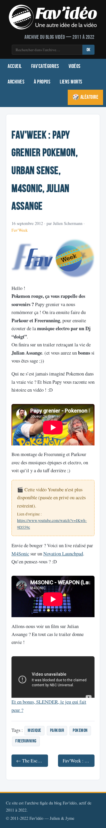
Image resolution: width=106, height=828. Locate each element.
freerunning (26, 741)
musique (34, 730)
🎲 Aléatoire (85, 97)
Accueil (15, 66)
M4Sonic (20, 553)
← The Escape (30, 760)
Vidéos (75, 66)
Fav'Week (19, 230)
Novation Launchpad (63, 553)
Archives (16, 82)
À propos (42, 82)
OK (88, 50)
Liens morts (71, 82)
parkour (57, 730)
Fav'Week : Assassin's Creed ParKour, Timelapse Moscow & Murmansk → (79, 760)
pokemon (80, 730)
